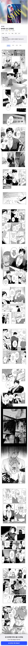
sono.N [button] (2, 30)
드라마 (3, 33)
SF (6, 33)
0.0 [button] (11, 30)
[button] (26, 2)
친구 (19, 33)
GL (9, 33)
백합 (12, 33)
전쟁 (15, 33)
